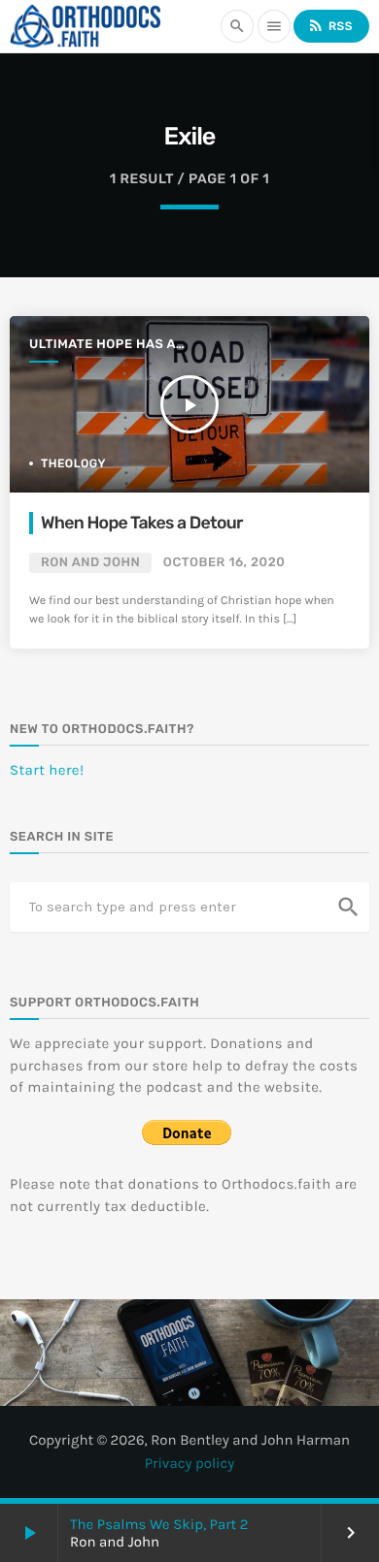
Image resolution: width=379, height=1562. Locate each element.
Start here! (47, 770)
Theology (73, 463)
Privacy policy (190, 1463)
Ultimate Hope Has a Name (102, 345)
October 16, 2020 (224, 563)
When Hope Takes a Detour (142, 523)
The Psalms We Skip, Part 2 (159, 1524)
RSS (330, 25)
